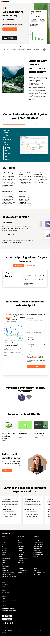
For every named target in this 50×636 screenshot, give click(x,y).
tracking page (42, 353)
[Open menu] (48, 2)
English (5, 605)
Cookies (21, 628)
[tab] (14, 123)
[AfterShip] (5, 2)
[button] (9, 343)
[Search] (44, 1)
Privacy (4, 628)
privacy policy (35, 357)
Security (15, 628)
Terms (9, 628)
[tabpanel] (25, 166)
